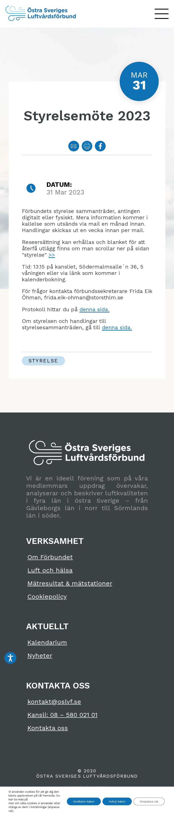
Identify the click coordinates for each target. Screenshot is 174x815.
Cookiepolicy (47, 596)
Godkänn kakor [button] (83, 801)
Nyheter (39, 655)
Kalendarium (47, 642)
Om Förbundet (50, 557)
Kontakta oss (47, 728)
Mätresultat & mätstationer (69, 583)
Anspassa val (149, 801)
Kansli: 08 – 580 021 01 (62, 714)
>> (52, 255)
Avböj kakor (117, 801)
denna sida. (94, 309)
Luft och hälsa (50, 570)
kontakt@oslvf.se (54, 701)
